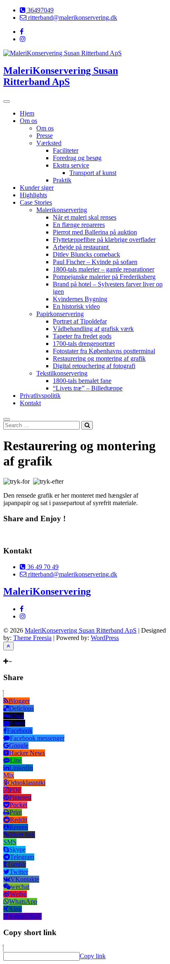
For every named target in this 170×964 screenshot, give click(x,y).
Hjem (27, 113)
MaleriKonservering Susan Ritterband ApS (60, 76)
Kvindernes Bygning (80, 298)
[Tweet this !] (12, 534)
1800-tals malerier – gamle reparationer (103, 269)
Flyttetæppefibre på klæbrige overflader (104, 239)
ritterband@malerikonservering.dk (71, 17)
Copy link (93, 955)
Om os (28, 120)
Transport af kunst (92, 172)
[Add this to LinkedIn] (19, 534)
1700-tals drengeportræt (84, 343)
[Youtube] (16, 653)
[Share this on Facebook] (5, 534)
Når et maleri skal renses (84, 217)
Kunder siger (37, 187)
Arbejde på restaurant (81, 246)
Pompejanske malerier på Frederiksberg (104, 276)
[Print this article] (34, 534)
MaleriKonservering (47, 591)
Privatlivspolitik (40, 395)
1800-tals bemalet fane (82, 380)
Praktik (62, 180)
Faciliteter (65, 150)
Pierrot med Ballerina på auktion (95, 232)
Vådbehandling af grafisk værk (93, 328)
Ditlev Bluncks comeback (86, 254)
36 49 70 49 (42, 566)
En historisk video (76, 306)
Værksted (48, 142)
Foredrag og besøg (77, 157)
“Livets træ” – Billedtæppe (88, 388)
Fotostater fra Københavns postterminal (104, 350)
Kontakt (30, 402)
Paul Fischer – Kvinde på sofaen (95, 261)
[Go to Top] (8, 646)
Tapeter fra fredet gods (82, 336)
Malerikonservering (61, 209)
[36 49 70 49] (34, 653)
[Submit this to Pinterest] (27, 534)
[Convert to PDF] (42, 534)
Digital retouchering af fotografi (94, 365)
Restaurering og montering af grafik (99, 358)
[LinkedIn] (22, 653)
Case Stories (36, 202)
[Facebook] (5, 653)
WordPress (105, 637)
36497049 (40, 10)
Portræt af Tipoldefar (80, 321)
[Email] (28, 653)
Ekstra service (71, 165)
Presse (44, 135)
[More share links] (49, 534)
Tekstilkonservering (61, 373)
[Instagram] (10, 653)
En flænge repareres (79, 224)
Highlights (33, 194)
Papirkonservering (60, 313)
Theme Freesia (32, 637)
